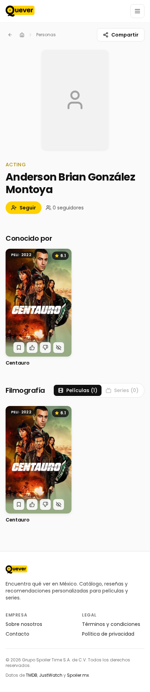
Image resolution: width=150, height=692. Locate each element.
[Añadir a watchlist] (18, 347)
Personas (46, 35)
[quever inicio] (20, 11)
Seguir (28, 207)
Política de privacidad (108, 633)
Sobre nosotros (24, 624)
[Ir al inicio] (16, 569)
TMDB (31, 675)
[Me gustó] (32, 347)
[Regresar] (10, 35)
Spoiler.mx (78, 675)
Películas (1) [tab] (81, 390)
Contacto (17, 633)
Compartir (124, 34)
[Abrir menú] (137, 11)
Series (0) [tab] (126, 390)
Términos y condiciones (111, 624)
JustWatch (50, 675)
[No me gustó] (45, 347)
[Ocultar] (58, 347)
